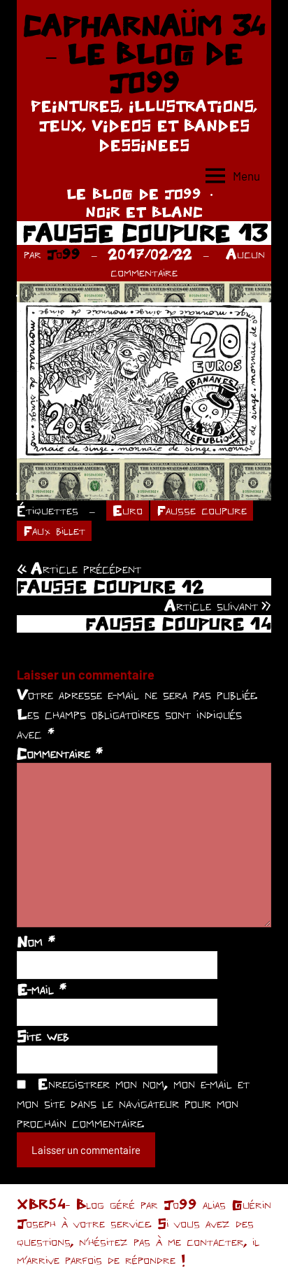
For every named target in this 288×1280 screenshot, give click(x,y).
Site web (43, 1036)
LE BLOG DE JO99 (133, 193)
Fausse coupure (202, 509)
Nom (36, 941)
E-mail (41, 989)
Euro (128, 509)
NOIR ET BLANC (144, 211)
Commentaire (60, 753)
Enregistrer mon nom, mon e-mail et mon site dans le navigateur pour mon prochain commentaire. (133, 1103)
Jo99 (63, 253)
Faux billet (54, 530)
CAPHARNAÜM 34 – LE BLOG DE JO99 (144, 53)
